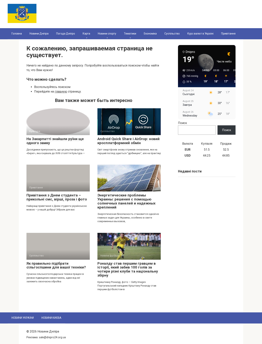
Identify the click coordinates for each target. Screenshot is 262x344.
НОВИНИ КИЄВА (51, 317)
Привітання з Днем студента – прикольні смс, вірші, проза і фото (56, 197)
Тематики (130, 33)
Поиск (182, 123)
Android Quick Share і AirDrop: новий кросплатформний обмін (128, 141)
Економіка (150, 33)
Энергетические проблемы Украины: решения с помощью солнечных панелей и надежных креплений (126, 201)
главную (61, 91)
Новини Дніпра (39, 33)
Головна (17, 33)
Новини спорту (107, 33)
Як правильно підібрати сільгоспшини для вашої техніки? (56, 265)
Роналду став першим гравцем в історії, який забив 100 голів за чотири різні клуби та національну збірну (127, 269)
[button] (189, 76)
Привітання (228, 33)
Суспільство (172, 33)
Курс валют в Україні (200, 33)
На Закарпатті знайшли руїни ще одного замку (55, 141)
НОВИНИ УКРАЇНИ (23, 317)
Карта (86, 33)
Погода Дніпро (65, 33)
